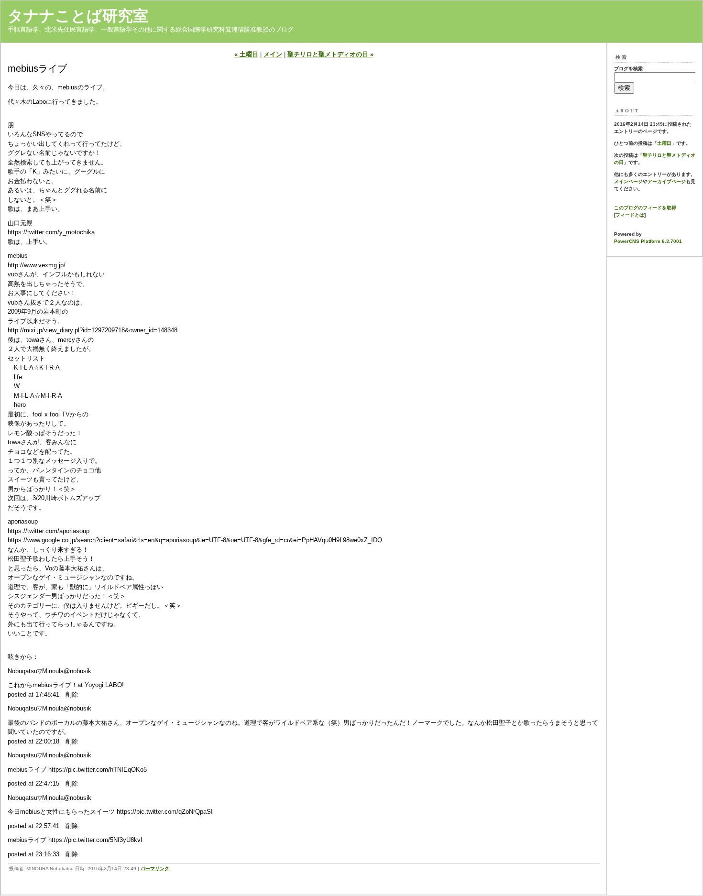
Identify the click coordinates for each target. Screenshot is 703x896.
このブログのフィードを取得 (645, 207)
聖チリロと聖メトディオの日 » (330, 54)
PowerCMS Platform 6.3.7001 (648, 241)
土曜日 (664, 143)
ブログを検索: (629, 68)
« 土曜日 (246, 54)
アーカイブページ (667, 181)
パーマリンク (155, 868)
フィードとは (629, 215)
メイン (273, 54)
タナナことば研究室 (78, 15)
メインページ (628, 181)
